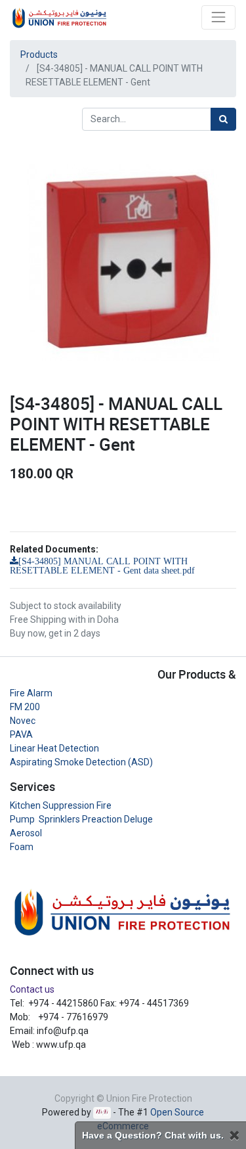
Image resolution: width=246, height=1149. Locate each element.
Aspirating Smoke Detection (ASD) (81, 762)
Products (39, 54)
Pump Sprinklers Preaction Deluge (81, 819)
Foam (21, 847)
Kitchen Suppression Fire (61, 805)
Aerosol (26, 833)
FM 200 (25, 707)
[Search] (223, 119)
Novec (22, 720)
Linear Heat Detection (54, 748)
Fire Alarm (31, 693)
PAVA (21, 734)
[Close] (234, 1135)
